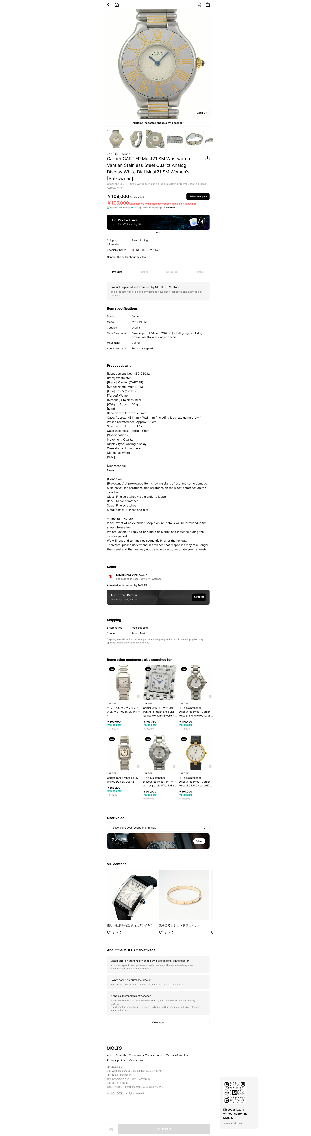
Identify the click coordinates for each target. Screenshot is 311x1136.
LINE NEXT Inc (117, 1093)
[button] (138, 697)
